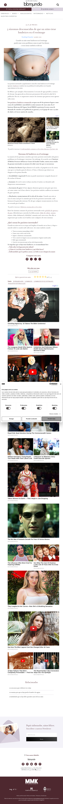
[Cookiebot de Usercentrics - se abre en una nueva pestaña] (50, 384)
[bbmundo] (32, 4)
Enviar (41, 739)
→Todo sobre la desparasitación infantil (20, 247)
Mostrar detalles (53, 414)
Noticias (49, 13)
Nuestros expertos (9, 16)
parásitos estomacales (16, 283)
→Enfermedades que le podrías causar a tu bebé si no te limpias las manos (31, 251)
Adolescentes (26, 13)
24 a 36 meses (31, 25)
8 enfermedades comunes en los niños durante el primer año (39, 149)
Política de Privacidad (21, 795)
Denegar (11, 418)
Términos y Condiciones (41, 795)
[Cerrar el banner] (60, 384)
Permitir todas (51, 418)
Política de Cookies (31, 795)
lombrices (16, 86)
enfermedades (18, 281)
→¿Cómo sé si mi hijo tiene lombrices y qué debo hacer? (26, 249)
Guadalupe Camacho (27, 37)
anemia (53, 213)
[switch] (24, 408)
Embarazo (5, 13)
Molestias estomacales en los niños (31, 207)
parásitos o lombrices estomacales (21, 102)
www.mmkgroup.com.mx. (39, 798)
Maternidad (38, 13)
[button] (5, 4)
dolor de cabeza (45, 213)
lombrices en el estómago (43, 281)
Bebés (14, 13)
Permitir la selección (31, 418)
